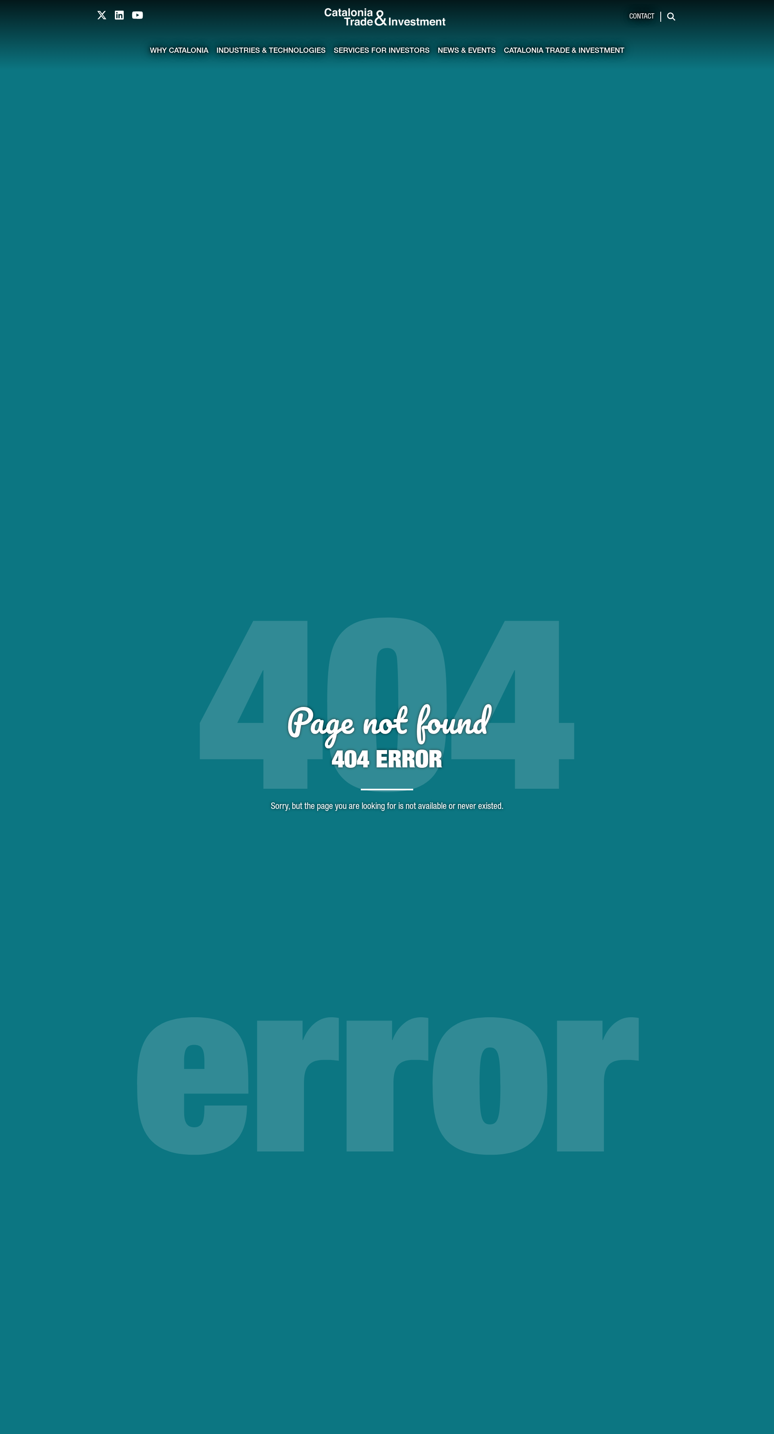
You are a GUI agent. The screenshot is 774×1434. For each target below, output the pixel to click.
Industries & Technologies (271, 51)
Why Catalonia (179, 51)
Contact (641, 17)
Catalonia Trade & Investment (564, 51)
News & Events (467, 51)
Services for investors (382, 51)
